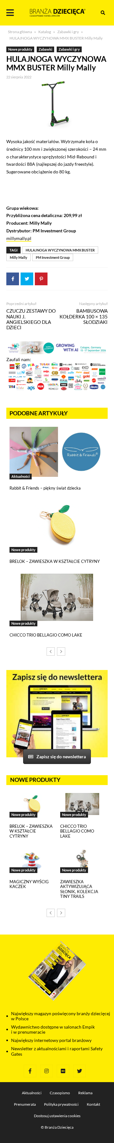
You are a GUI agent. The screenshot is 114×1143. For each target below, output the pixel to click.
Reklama (85, 1092)
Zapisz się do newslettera (61, 756)
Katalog (44, 31)
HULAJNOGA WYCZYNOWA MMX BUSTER (60, 250)
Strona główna (20, 31)
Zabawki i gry (68, 31)
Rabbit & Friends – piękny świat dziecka (45, 488)
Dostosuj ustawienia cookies (57, 1115)
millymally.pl (18, 238)
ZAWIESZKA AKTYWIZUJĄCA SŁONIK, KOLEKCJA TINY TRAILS (79, 889)
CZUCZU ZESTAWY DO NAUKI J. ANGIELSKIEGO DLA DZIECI (31, 319)
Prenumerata (25, 1104)
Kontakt (93, 1104)
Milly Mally (18, 257)
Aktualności (20, 476)
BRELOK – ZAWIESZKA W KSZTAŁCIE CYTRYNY (55, 561)
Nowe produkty (20, 49)
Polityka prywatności (61, 1104)
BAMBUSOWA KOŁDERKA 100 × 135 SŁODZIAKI (84, 316)
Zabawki (45, 49)
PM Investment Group (53, 257)
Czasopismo (60, 1092)
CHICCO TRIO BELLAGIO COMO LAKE (46, 634)
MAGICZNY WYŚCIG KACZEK (29, 884)
